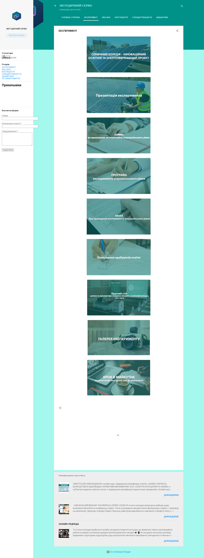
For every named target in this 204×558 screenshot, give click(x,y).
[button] (177, 31)
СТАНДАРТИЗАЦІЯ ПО (142, 17)
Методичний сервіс (16, 29)
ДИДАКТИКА (162, 17)
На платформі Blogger (120, 552)
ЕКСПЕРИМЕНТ (91, 17)
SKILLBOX (106, 17)
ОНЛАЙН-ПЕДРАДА (69, 524)
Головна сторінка (71, 17)
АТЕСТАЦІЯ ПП (121, 17)
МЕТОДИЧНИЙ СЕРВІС (76, 5)
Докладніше (171, 495)
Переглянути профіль (17, 35)
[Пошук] (182, 6)
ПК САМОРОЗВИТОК (11, 78)
